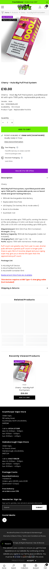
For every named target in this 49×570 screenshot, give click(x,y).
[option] (24, 38)
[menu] (2, 7)
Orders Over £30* (24, 2)
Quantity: (5, 118)
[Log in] (40, 7)
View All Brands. (39, 543)
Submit (39, 507)
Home (7, 12)
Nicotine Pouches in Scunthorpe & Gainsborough (24, 533)
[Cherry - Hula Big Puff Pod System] (24, 371)
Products (15, 12)
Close (47, 2)
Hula (10, 101)
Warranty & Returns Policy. (12, 536)
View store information (13, 142)
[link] (12, 340)
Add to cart (24, 129)
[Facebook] (4, 520)
